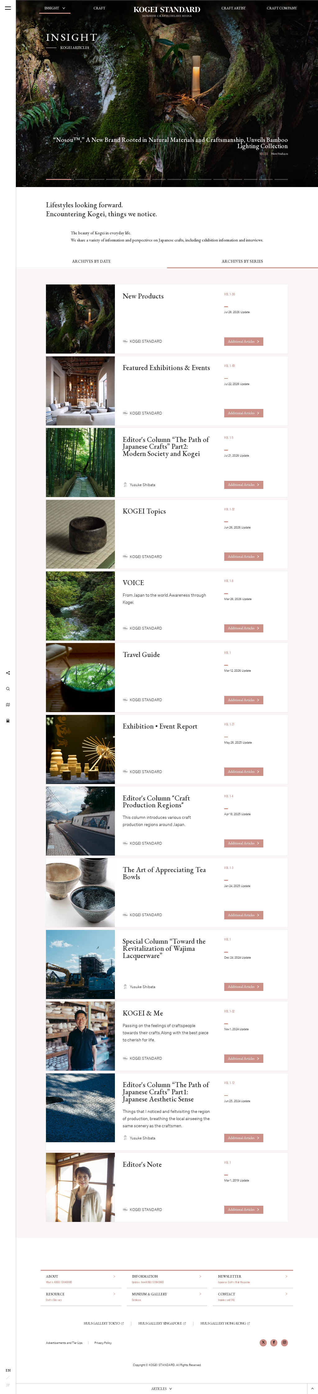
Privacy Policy (102, 1343)
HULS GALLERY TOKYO (102, 1323)
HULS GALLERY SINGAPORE (160, 1323)
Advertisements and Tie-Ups (64, 1343)
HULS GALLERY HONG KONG (223, 1323)
